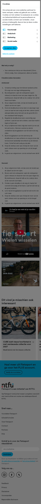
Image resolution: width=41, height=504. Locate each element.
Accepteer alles (10, 48)
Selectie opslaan (8, 54)
